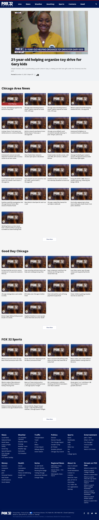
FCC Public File (72, 484)
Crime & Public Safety (6, 445)
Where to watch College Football (89, 471)
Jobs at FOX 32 (72, 480)
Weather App (22, 449)
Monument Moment (41, 475)
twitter (92, 513)
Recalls (20, 477)
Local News (5, 438)
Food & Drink (88, 445)
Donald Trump (55, 445)
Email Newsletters (73, 470)
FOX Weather (22, 453)
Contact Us (71, 473)
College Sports (72, 454)
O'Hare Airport (39, 447)
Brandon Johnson (56, 449)
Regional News (57, 463)
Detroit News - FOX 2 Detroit (57, 471)
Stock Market (6, 482)
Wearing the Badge (41, 470)
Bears (69, 438)
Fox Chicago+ (88, 442)
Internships (71, 482)
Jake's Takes (88, 438)
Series (37, 463)
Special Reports (6, 451)
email (95, 513)
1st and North (39, 466)
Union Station (39, 452)
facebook (84, 513)
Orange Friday (39, 477)
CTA (36, 442)
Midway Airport (39, 449)
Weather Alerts (22, 442)
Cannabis (21, 470)
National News (6, 440)
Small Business (6, 480)
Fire (69, 449)
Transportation (39, 438)
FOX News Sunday (7, 457)
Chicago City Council (57, 452)
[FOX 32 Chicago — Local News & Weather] (8, 4)
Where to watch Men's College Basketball (89, 486)
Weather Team (22, 446)
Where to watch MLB (90, 474)
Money (4, 463)
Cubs (69, 445)
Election (53, 438)
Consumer (5, 468)
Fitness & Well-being (24, 473)
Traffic (37, 435)
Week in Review (39, 468)
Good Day (5, 449)
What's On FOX (88, 440)
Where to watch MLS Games (90, 501)
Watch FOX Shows (90, 449)
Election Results (56, 440)
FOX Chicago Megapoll (6, 454)
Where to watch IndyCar (89, 482)
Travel (36, 440)
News (4, 435)
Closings (20, 444)
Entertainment (90, 435)
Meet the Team (72, 477)
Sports (70, 435)
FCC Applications (73, 487)
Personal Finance (7, 475)
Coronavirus (22, 468)
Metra (36, 445)
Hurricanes (21, 451)
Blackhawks (71, 440)
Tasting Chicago (40, 473)
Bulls (69, 442)
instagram (88, 513)
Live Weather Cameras (22, 438)
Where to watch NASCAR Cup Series (90, 478)
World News (5, 442)
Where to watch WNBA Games (89, 497)
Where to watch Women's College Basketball (89, 492)
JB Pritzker (54, 447)
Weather (22, 435)
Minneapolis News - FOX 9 (57, 475)
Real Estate (5, 477)
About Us (72, 463)
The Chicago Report (57, 442)
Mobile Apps (71, 468)
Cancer (20, 466)
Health (21, 463)
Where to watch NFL (90, 468)
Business (4, 466)
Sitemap (70, 489)
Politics (54, 435)
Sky (69, 452)
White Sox (71, 447)
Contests (70, 475)
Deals (3, 470)
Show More (49, 239)
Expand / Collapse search (96, 4)
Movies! (86, 447)
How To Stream (73, 466)
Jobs (3, 473)
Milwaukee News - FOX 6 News (57, 466)
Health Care (21, 475)
